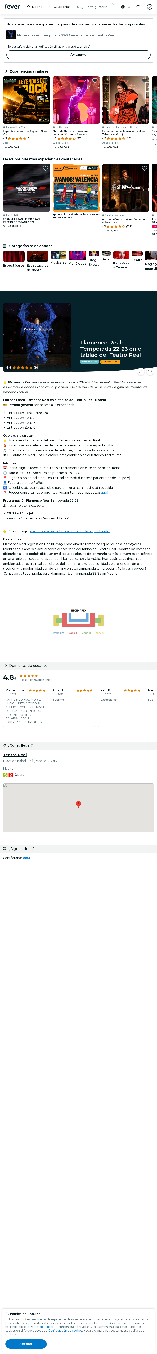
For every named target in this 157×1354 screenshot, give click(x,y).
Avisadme (78, 55)
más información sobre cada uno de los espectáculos (70, 531)
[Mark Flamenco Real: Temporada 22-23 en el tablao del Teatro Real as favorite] (150, 371)
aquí (104, 492)
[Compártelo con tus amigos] (141, 371)
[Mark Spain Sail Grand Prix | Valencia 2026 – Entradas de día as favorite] (94, 168)
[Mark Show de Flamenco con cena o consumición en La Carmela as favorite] (94, 80)
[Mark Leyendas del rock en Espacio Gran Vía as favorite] (45, 80)
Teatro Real (15, 755)
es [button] (128, 7)
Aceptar (26, 1344)
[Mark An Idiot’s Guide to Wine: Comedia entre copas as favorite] (144, 168)
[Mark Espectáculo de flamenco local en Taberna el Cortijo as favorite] (144, 80)
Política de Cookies (42, 1327)
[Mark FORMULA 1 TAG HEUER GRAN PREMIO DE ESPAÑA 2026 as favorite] (45, 168)
